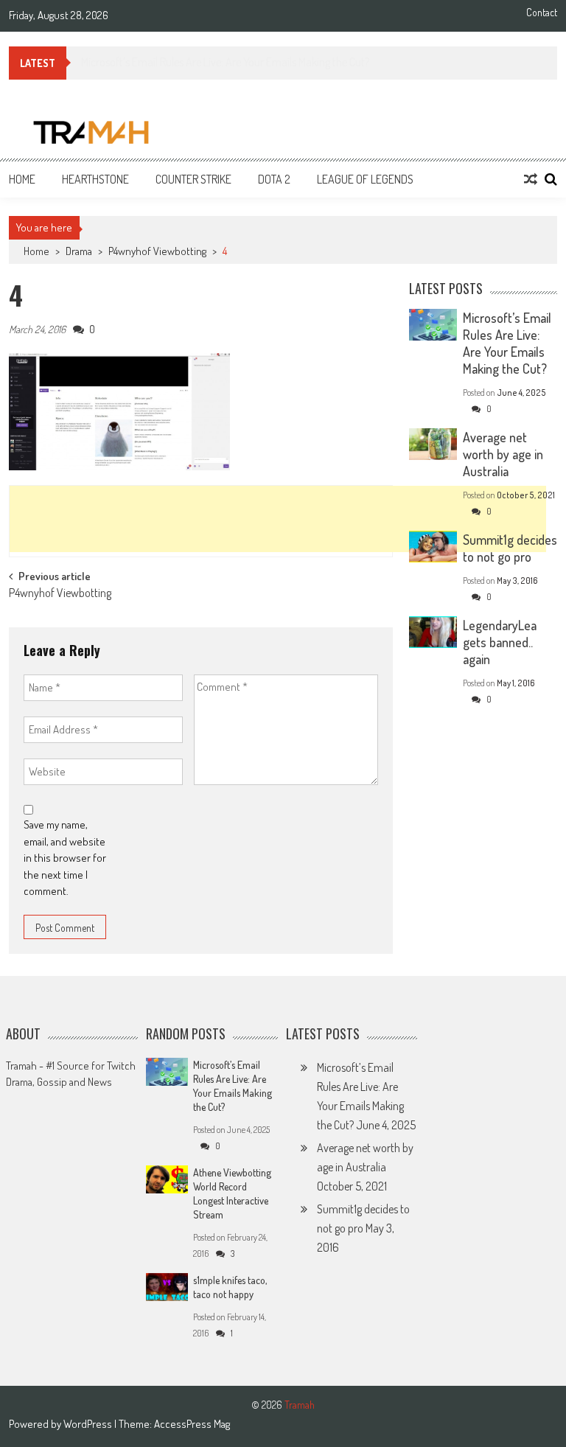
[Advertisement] (278, 519)
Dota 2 (274, 179)
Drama (79, 251)
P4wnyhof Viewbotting (157, 251)
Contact (541, 12)
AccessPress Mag (192, 1424)
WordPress (88, 1424)
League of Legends (365, 179)
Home (22, 179)
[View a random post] (530, 179)
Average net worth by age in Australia (503, 454)
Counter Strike (193, 179)
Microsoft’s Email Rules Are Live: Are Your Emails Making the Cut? (507, 343)
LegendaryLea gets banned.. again (500, 642)
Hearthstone (95, 179)
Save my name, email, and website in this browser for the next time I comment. (65, 857)
